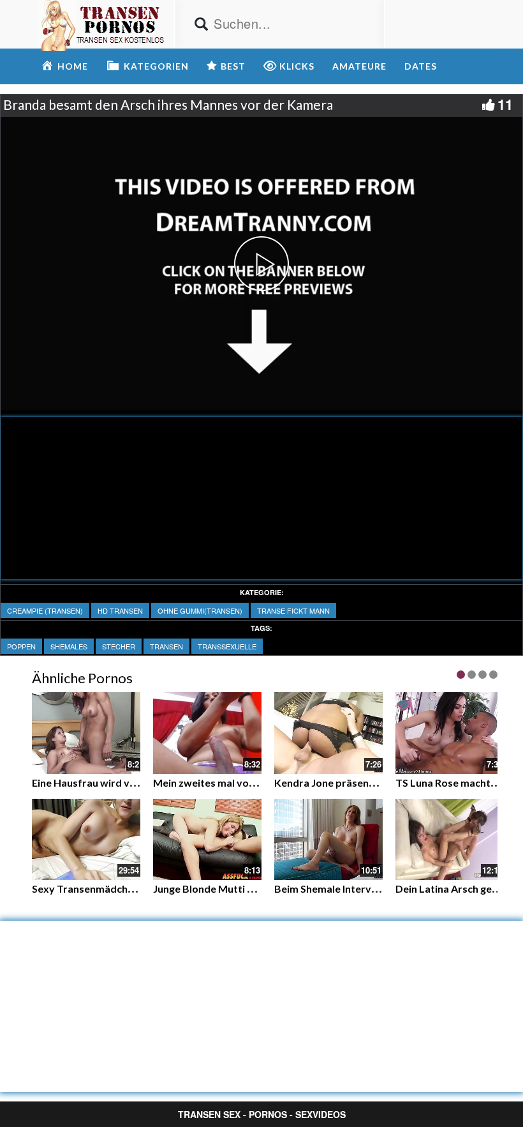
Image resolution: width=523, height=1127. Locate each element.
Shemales (68, 646)
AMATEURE (359, 66)
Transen (166, 646)
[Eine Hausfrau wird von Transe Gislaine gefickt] (86, 731)
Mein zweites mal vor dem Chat (227, 782)
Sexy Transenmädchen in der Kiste (113, 888)
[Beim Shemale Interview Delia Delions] (328, 840)
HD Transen (120, 610)
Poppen (21, 646)
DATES (420, 66)
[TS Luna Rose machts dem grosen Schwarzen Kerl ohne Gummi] (449, 733)
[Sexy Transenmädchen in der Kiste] (86, 840)
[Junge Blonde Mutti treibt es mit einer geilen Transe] (207, 840)
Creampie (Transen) (45, 610)
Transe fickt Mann (293, 610)
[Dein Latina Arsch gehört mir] (449, 840)
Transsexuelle (227, 646)
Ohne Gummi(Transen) (200, 610)
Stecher (118, 646)
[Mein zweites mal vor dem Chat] (207, 731)
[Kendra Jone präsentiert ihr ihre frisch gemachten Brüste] (328, 733)
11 (505, 104)
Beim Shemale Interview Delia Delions (363, 888)
